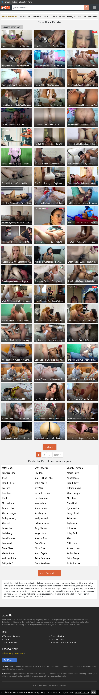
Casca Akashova (42, 563)
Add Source (9, 660)
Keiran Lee (7, 528)
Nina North (72, 503)
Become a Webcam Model (63, 642)
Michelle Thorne (43, 493)
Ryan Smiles (73, 508)
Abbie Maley (41, 483)
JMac (4, 478)
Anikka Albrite (9, 558)
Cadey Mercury (9, 518)
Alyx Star (39, 488)
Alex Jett (6, 523)
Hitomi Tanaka (74, 488)
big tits (47, 16)
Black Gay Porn (25, 2)
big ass (62, 16)
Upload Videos (10, 642)
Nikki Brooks (73, 543)
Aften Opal (7, 468)
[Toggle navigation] (94, 7)
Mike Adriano (8, 503)
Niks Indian (40, 503)
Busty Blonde (73, 513)
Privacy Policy (57, 636)
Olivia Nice (40, 548)
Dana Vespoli (41, 543)
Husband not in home (12, 27)
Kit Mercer (72, 528)
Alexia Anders (8, 553)
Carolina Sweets (42, 498)
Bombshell (7, 543)
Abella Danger (9, 513)
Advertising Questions (13, 653)
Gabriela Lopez (42, 523)
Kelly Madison (41, 528)
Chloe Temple (73, 493)
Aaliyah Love (73, 548)
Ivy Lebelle (72, 523)
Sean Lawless (41, 468)
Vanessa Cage (8, 473)
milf (54, 16)
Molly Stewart (41, 518)
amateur (37, 16)
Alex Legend (41, 513)
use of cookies (82, 692)
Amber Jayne (73, 553)
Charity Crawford (75, 468)
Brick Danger (73, 558)
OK (93, 692)
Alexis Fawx (73, 473)
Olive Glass (7, 548)
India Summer (74, 563)
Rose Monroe (8, 538)
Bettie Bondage (42, 558)
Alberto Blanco (42, 538)
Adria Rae (72, 518)
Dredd (5, 498)
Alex (69, 538)
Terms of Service (11, 636)
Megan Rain (40, 533)
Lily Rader (39, 473)
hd (29, 16)
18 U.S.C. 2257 (57, 639)
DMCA (6, 639)
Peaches (6, 488)
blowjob (71, 16)
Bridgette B (7, 563)
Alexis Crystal (41, 553)
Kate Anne (7, 493)
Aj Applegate (73, 478)
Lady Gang (7, 533)
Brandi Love (73, 483)
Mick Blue (72, 498)
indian (23, 16)
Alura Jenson (41, 508)
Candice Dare (8, 508)
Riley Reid (72, 533)
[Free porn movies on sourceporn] (5, 7)
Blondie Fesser (9, 483)
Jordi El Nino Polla (44, 478)
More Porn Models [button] (49, 573)
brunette (92, 16)
